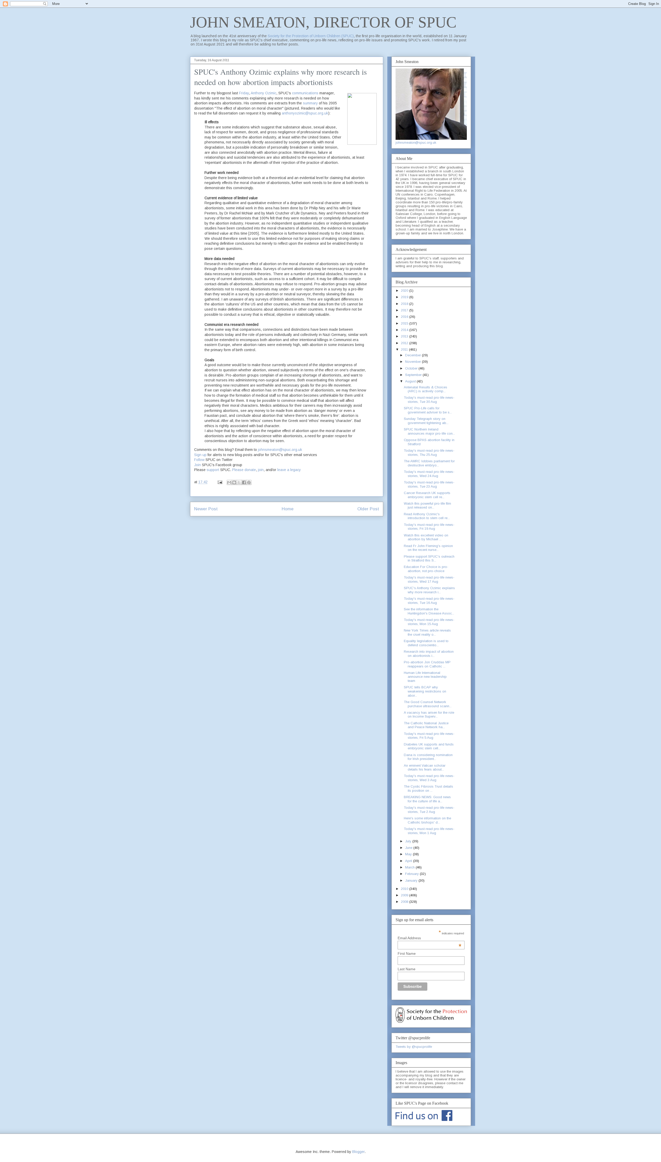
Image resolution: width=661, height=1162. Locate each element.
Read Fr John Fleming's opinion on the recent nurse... (428, 548)
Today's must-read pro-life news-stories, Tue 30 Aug (429, 400)
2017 (405, 310)
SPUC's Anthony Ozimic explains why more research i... (429, 590)
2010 (405, 889)
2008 (405, 902)
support (213, 470)
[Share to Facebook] (244, 482)
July (408, 841)
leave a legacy (289, 470)
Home (288, 508)
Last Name (406, 969)
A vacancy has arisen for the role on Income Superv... (429, 715)
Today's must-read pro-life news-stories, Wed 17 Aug (429, 579)
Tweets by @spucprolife (414, 1047)
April (409, 861)
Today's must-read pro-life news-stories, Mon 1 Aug (429, 831)
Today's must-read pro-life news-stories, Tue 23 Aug (429, 484)
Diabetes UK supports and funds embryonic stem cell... (429, 746)
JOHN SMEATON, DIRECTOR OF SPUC (323, 22)
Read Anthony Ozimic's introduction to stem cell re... (427, 516)
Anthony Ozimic (263, 93)
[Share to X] (239, 482)
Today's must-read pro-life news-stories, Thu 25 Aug (429, 453)
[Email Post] (219, 482)
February (412, 874)
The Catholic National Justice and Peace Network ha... (426, 725)
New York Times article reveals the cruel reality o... (427, 632)
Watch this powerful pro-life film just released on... (427, 506)
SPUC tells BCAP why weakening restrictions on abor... (425, 691)
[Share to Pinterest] (248, 482)
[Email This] (229, 482)
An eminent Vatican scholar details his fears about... (424, 768)
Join (197, 465)
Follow (199, 460)
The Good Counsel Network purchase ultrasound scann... (428, 704)
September (414, 375)
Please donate (244, 470)
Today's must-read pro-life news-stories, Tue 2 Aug (429, 810)
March (410, 867)
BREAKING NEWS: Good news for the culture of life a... (427, 799)
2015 (405, 323)
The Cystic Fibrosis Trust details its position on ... (428, 788)
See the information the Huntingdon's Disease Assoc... (429, 611)
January (412, 880)
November (413, 362)
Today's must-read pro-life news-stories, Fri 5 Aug (429, 736)
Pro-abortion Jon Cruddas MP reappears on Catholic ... (427, 664)
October (412, 368)
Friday (244, 93)
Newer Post (206, 508)
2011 (405, 349)
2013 (405, 336)
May (409, 854)
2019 (405, 297)
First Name (407, 953)
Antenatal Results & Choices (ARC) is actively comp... (425, 389)
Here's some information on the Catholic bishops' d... (427, 820)
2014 (405, 330)
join (261, 470)
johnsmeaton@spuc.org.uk (280, 450)
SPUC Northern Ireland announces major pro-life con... (429, 431)
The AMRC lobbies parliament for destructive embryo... (429, 463)
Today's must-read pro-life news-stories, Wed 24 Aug (429, 474)
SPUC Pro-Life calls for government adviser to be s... (428, 410)
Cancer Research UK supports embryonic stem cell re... (427, 495)
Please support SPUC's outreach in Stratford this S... (429, 559)
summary (310, 103)
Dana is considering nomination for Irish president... (428, 757)
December (413, 355)
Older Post (368, 508)
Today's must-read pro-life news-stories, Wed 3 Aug (429, 778)
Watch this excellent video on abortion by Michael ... (426, 537)
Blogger (358, 1152)
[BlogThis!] (234, 482)
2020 (405, 291)
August (411, 381)
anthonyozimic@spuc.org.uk (305, 113)
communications (305, 93)
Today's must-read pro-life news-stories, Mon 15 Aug (429, 622)
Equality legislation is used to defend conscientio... (426, 643)
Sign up (200, 455)
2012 (405, 343)
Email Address (429, 938)
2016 (405, 317)
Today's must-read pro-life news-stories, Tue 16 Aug (429, 601)
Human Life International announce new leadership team (425, 677)
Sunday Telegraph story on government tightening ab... (426, 421)
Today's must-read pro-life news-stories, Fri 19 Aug (429, 527)
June (409, 848)
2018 (405, 304)
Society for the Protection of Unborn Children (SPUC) (311, 36)
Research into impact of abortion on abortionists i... (429, 654)
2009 (405, 895)
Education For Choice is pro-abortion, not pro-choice (426, 569)
